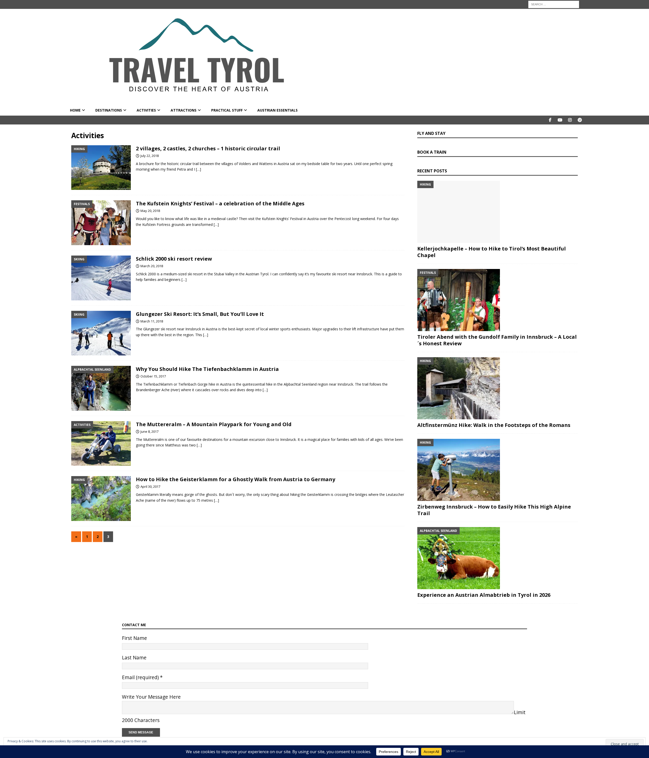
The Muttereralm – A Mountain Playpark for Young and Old (214, 424)
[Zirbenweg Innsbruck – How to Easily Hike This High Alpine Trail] (497, 470)
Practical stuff (227, 110)
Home (75, 110)
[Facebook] (550, 120)
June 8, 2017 (149, 431)
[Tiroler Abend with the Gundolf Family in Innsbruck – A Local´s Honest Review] (497, 300)
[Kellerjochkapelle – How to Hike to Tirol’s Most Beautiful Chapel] (497, 212)
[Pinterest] (579, 120)
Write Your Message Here (151, 696)
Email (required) (142, 677)
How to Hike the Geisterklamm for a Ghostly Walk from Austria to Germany (235, 479)
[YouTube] (559, 120)
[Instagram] (569, 120)
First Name (134, 638)
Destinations (108, 110)
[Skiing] (101, 278)
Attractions (183, 110)
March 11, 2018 (151, 321)
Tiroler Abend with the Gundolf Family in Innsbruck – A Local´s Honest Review (497, 340)
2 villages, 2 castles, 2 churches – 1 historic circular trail (208, 148)
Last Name (134, 657)
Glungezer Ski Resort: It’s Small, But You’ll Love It (200, 314)
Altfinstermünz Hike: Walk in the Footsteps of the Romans (493, 425)
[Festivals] (101, 222)
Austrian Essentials (277, 110)
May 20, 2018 (150, 210)
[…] (198, 169)
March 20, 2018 (151, 266)
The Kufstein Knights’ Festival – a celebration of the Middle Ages (220, 203)
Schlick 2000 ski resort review (174, 258)
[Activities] (101, 443)
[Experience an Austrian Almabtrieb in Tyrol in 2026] (497, 558)
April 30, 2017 (150, 486)
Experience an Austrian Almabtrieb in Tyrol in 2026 (483, 594)
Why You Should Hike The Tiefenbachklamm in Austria (207, 369)
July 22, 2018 (149, 155)
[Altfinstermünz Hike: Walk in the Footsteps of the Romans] (497, 388)
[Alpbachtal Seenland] (101, 388)
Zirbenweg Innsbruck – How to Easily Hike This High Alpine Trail (494, 510)
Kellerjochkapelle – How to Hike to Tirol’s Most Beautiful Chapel (491, 252)
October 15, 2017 (153, 376)
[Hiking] (101, 167)
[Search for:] (553, 4)
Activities (146, 110)
